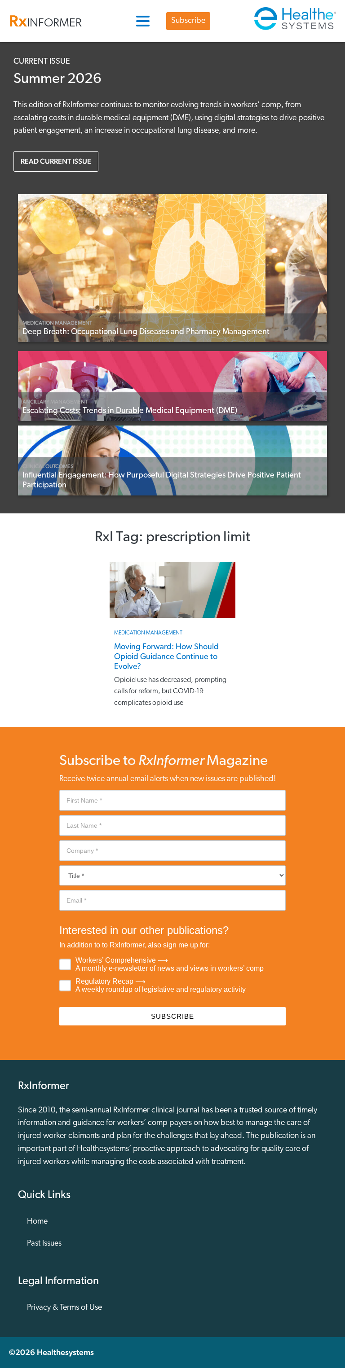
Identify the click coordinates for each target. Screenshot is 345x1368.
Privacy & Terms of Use (64, 1308)
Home (37, 1222)
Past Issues (44, 1244)
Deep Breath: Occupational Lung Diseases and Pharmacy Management (146, 332)
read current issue (56, 161)
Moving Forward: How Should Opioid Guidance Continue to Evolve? (166, 657)
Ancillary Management (55, 402)
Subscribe (188, 21)
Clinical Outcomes (48, 466)
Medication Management (57, 323)
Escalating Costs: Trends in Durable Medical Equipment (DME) (129, 411)
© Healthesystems (51, 1352)
